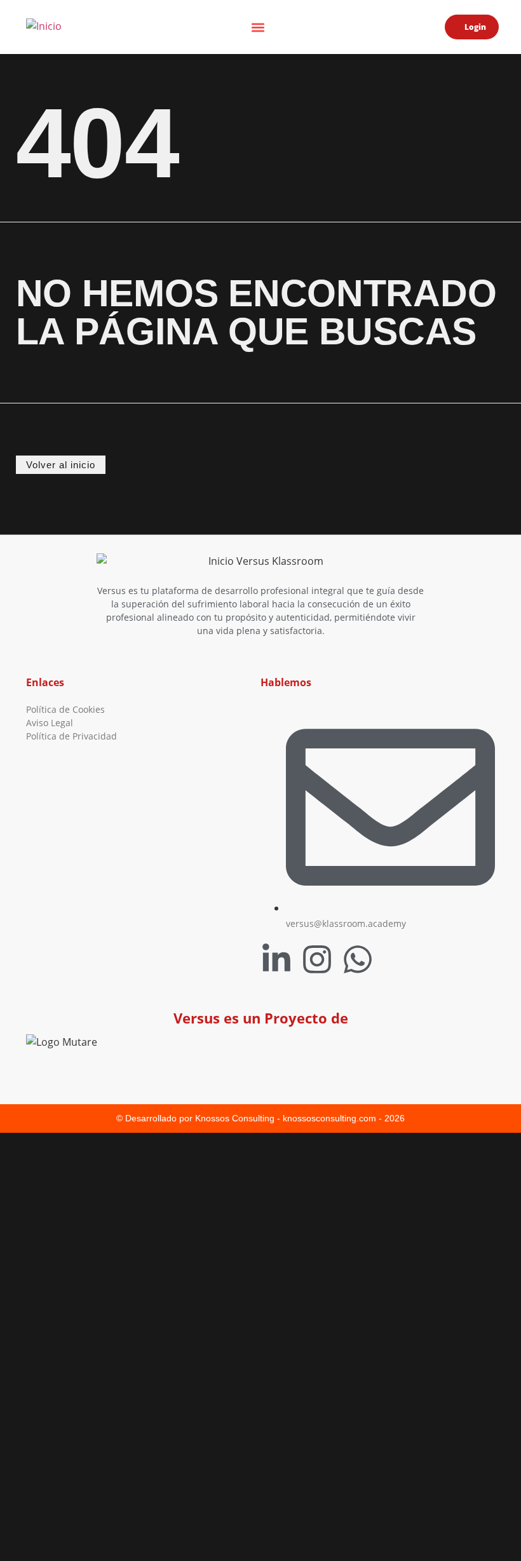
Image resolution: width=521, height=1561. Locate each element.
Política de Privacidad (71, 736)
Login (475, 27)
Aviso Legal (49, 723)
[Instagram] (317, 959)
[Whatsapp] (358, 959)
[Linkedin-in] (276, 959)
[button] (257, 27)
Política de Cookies (65, 709)
